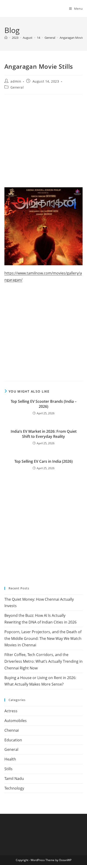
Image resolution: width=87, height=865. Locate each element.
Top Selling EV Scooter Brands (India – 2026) (44, 404)
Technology (14, 788)
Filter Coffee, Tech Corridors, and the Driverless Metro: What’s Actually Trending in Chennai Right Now (43, 661)
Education (13, 740)
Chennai (11, 730)
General (17, 87)
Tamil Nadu (14, 778)
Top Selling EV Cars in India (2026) (43, 461)
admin (15, 81)
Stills (8, 768)
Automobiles (15, 720)
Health (10, 759)
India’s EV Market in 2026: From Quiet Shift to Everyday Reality (44, 434)
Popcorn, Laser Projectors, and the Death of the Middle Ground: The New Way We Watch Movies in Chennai (42, 638)
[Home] (5, 38)
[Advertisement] (43, 142)
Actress (10, 710)
